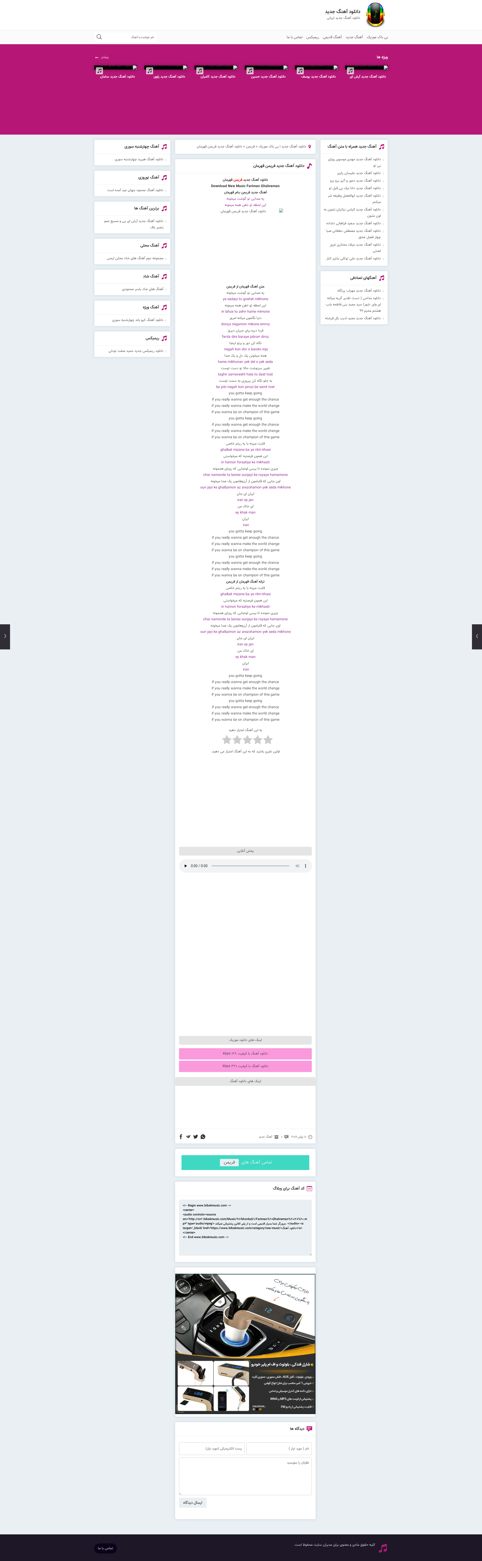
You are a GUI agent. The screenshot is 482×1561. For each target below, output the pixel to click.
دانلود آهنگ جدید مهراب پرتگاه (359, 291)
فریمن (250, 146)
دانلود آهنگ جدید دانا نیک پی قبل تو (355, 188)
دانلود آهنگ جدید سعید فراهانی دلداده (353, 223)
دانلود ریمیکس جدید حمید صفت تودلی (135, 351)
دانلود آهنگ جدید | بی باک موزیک (282, 146)
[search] (99, 37)
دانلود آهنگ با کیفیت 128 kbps (245, 1053)
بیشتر (105, 57)
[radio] (268, 741)
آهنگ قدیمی (332, 37)
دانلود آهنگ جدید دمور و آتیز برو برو (355, 181)
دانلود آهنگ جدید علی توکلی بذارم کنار (353, 258)
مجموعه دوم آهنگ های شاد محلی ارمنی (135, 258)
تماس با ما (295, 37)
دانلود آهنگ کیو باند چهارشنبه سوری (137, 320)
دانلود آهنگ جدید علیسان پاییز (359, 173)
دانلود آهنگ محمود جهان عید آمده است (135, 190)
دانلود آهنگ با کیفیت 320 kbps (245, 1066)
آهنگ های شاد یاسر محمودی (142, 289)
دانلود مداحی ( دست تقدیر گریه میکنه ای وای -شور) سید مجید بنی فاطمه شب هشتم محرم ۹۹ (353, 305)
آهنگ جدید (354, 37)
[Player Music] (245, 1413)
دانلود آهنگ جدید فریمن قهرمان (279, 166)
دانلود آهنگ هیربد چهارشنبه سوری (139, 159)
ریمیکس (312, 37)
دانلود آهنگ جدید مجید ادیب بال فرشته (353, 318)
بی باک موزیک (377, 37)
